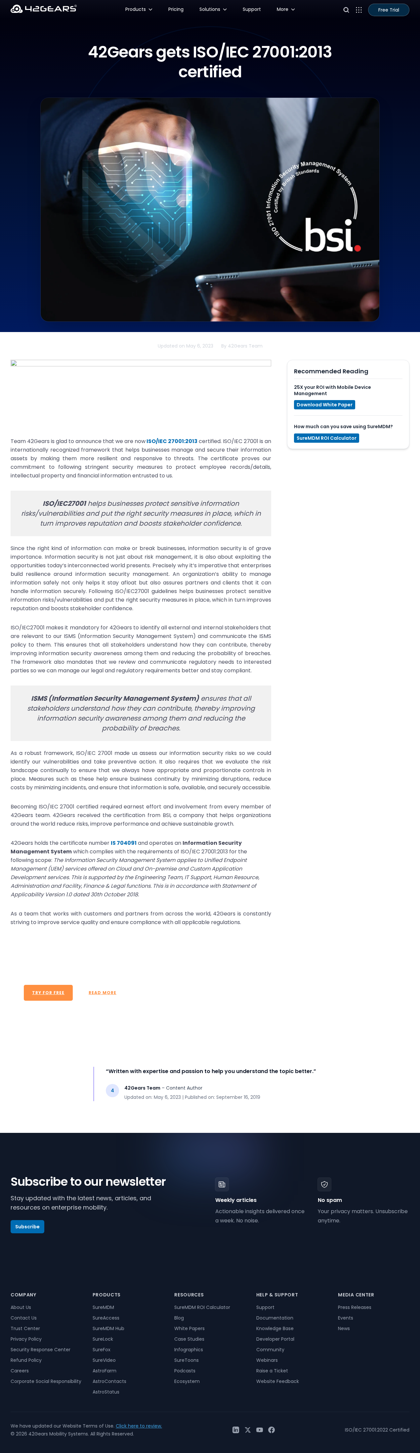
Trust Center (25, 1328)
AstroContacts (109, 1381)
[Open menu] (359, 10)
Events (345, 1318)
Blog (179, 1318)
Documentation (274, 1318)
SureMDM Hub (108, 1328)
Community (270, 1349)
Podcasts (184, 1370)
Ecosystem (187, 1381)
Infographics (188, 1349)
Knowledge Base (275, 1328)
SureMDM (103, 1307)
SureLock (103, 1339)
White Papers (189, 1328)
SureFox (101, 1349)
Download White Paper (325, 404)
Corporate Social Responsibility (46, 1381)
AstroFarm (104, 1370)
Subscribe (27, 1226)
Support (265, 1307)
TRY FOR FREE (48, 992)
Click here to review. (139, 1426)
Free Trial (388, 10)
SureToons (186, 1360)
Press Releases (354, 1307)
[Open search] (346, 10)
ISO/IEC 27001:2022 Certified (377, 1430)
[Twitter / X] (247, 1430)
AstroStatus (106, 1392)
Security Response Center (40, 1349)
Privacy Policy (26, 1339)
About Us (21, 1307)
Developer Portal (275, 1339)
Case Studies (189, 1339)
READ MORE (102, 992)
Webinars (267, 1360)
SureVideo (104, 1360)
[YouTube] (259, 1430)
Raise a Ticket (272, 1370)
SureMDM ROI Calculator (327, 438)
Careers (20, 1370)
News (344, 1328)
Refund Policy (26, 1360)
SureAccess (106, 1318)
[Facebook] (271, 1430)
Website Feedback (277, 1381)
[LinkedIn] (235, 1430)
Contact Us (24, 1318)
